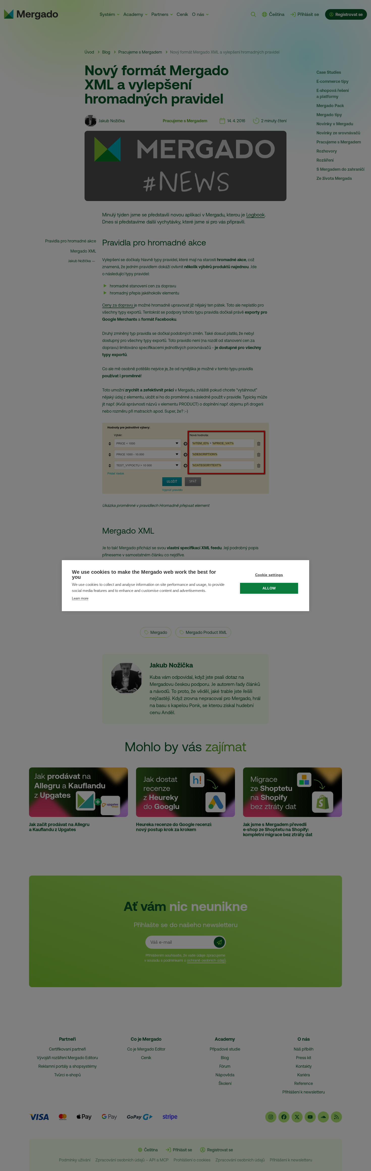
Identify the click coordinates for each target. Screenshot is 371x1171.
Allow (269, 588)
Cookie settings (269, 575)
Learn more (80, 598)
